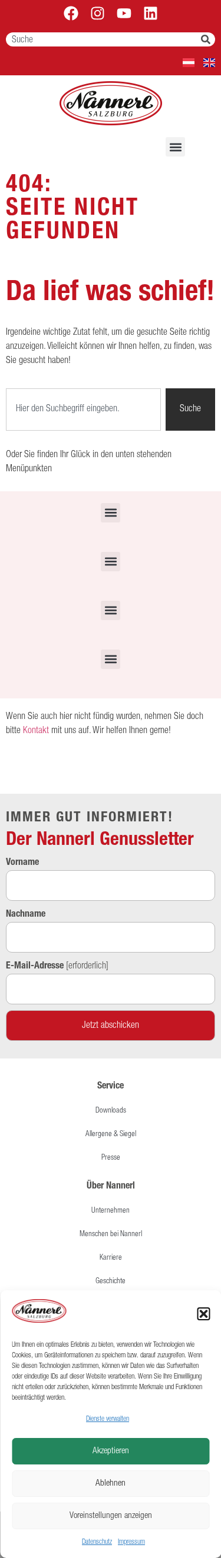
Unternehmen (110, 1211)
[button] (203, 1314)
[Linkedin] (150, 13)
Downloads (110, 1111)
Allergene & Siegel (110, 1134)
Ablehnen (110, 1483)
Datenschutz (97, 1542)
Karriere (111, 1258)
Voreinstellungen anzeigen (111, 1516)
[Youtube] (124, 13)
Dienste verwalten (107, 1419)
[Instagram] (97, 13)
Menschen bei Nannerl (111, 1235)
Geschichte (110, 1282)
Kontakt (36, 731)
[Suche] (208, 39)
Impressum (131, 1542)
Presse (110, 1158)
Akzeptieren (111, 1451)
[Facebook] (71, 13)
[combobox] (103, 39)
